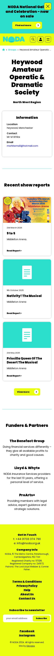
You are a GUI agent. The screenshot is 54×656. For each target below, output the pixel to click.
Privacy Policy (27, 586)
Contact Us (27, 598)
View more (23, 391)
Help (27, 590)
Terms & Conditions (27, 581)
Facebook (27, 631)
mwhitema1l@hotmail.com (22, 146)
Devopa (31, 645)
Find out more (23, 25)
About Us (27, 594)
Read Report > (14, 250)
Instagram (27, 635)
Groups (12, 49)
